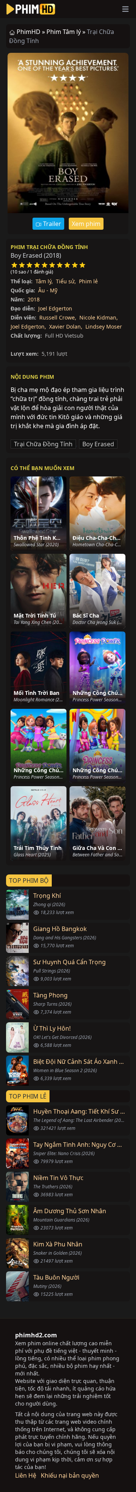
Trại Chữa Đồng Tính (43, 444)
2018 (34, 299)
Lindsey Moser (103, 326)
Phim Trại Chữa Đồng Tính (49, 246)
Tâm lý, (44, 281)
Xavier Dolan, (65, 326)
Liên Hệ (25, 1475)
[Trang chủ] (31, 9)
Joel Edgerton (55, 308)
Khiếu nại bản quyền (70, 1475)
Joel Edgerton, (28, 326)
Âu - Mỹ (47, 290)
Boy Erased (98, 444)
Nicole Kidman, (98, 317)
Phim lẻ (88, 281)
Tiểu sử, (66, 281)
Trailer (51, 224)
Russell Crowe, (57, 317)
